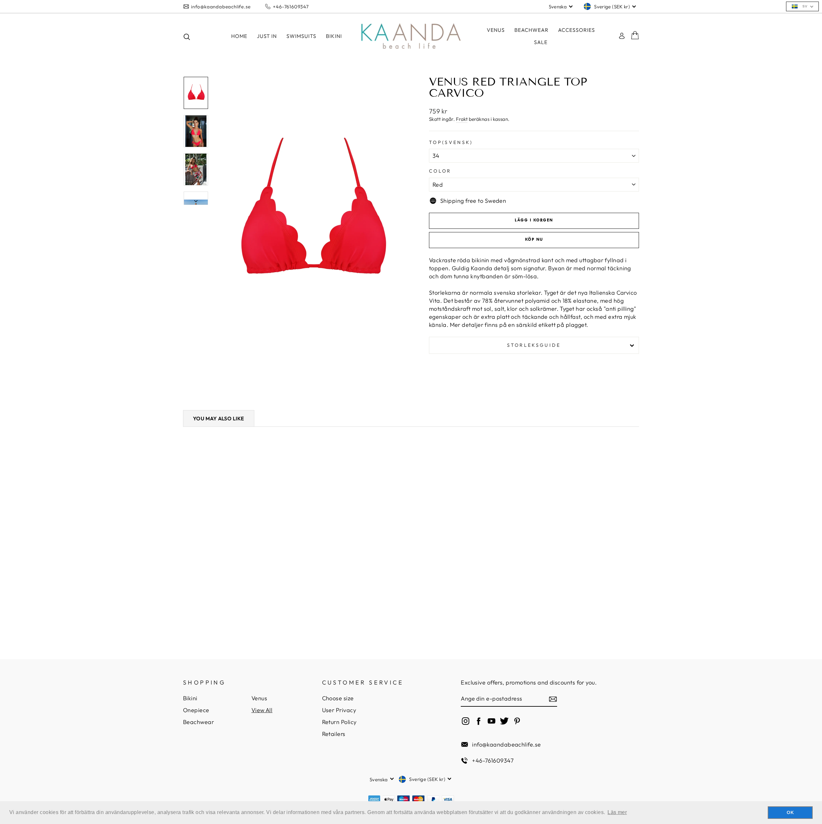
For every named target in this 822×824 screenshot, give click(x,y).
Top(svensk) (451, 142)
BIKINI (334, 36)
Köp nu (534, 240)
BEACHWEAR (531, 30)
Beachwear (198, 722)
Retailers (333, 734)
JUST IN (267, 36)
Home (239, 36)
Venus (496, 30)
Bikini (190, 698)
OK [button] (790, 812)
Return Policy (339, 722)
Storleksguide (534, 345)
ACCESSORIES (576, 30)
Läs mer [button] (617, 812)
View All (262, 710)
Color (440, 171)
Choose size (338, 698)
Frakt (462, 119)
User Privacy (339, 710)
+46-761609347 (291, 7)
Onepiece (196, 710)
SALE (540, 42)
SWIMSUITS (301, 36)
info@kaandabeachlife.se (220, 7)
